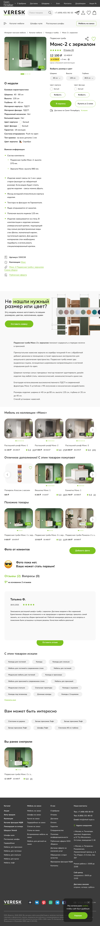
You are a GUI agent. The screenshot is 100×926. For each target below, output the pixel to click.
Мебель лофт (9, 863)
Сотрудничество (57, 830)
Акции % (92, 3)
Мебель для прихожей (64, 681)
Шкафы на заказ (34, 815)
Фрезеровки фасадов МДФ (61, 862)
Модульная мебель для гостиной (21, 675)
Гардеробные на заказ (36, 822)
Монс (23, 262)
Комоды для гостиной (17, 662)
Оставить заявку (19, 324)
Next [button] (93, 430)
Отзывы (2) (69, 50)
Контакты (67, 3)
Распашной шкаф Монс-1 (16, 445)
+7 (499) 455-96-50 (85, 812)
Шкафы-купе (9, 835)
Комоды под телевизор (17, 694)
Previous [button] (7, 475)
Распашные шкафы (12, 839)
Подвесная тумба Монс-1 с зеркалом (21, 535)
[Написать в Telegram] (77, 13)
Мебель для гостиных (13, 851)
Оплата (53, 822)
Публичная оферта (18, 275)
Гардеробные (9, 843)
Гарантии (54, 826)
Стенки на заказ (33, 826)
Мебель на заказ (34, 811)
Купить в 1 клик (85, 103)
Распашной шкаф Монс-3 (77, 445)
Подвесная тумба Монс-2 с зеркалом (21, 774)
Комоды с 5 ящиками (69, 694)
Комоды (39, 662)
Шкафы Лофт (42, 728)
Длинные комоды (44, 694)
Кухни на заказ (33, 818)
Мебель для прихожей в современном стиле (26, 681)
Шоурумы (45, 3)
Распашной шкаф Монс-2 (46, 445)
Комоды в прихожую (53, 675)
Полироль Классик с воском (17, 490)
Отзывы (53, 815)
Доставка (34, 3)
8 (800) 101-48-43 (85, 816)
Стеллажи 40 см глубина (68, 728)
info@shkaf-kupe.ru (86, 819)
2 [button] (53, 644)
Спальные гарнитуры (43, 688)
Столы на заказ (33, 830)
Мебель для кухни (11, 859)
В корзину (61, 103)
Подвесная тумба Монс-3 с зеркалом (52, 535)
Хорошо (78, 915)
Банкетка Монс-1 (73, 490)
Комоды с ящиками (70, 688)
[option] (19, 435)
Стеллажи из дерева (16, 721)
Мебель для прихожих (13, 847)
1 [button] (50, 644)
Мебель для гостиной (62, 668)
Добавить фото (82, 550)
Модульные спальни (16, 688)
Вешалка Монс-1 (43, 490)
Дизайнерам (80, 3)
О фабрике (21, 3)
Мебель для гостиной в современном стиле (26, 668)
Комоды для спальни (61, 662)
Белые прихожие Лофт (44, 721)
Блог (58, 3)
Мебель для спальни (12, 855)
